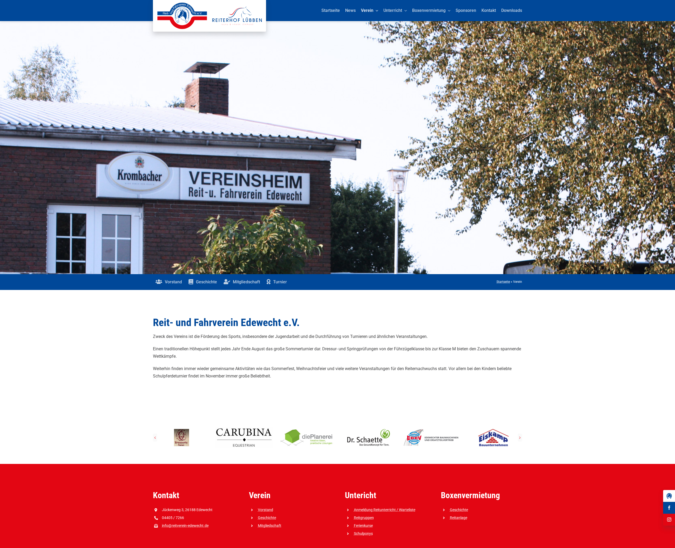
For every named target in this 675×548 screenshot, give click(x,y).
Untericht (360, 495)
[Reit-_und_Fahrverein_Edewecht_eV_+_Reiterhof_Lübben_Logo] (209, 4)
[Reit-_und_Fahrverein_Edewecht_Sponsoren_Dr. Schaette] (243, 429)
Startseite (503, 282)
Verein (260, 495)
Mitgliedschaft (269, 525)
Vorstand (265, 510)
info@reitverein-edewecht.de (185, 525)
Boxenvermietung (470, 495)
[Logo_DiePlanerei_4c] (181, 429)
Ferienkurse (363, 525)
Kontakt (166, 495)
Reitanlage (458, 518)
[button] (155, 438)
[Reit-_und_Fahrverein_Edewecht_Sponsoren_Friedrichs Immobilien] (493, 429)
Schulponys (363, 533)
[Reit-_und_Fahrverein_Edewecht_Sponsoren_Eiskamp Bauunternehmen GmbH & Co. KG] (368, 429)
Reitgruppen (364, 518)
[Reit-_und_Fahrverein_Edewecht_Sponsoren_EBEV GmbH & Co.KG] (306, 429)
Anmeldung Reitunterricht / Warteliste (384, 510)
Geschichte (267, 518)
